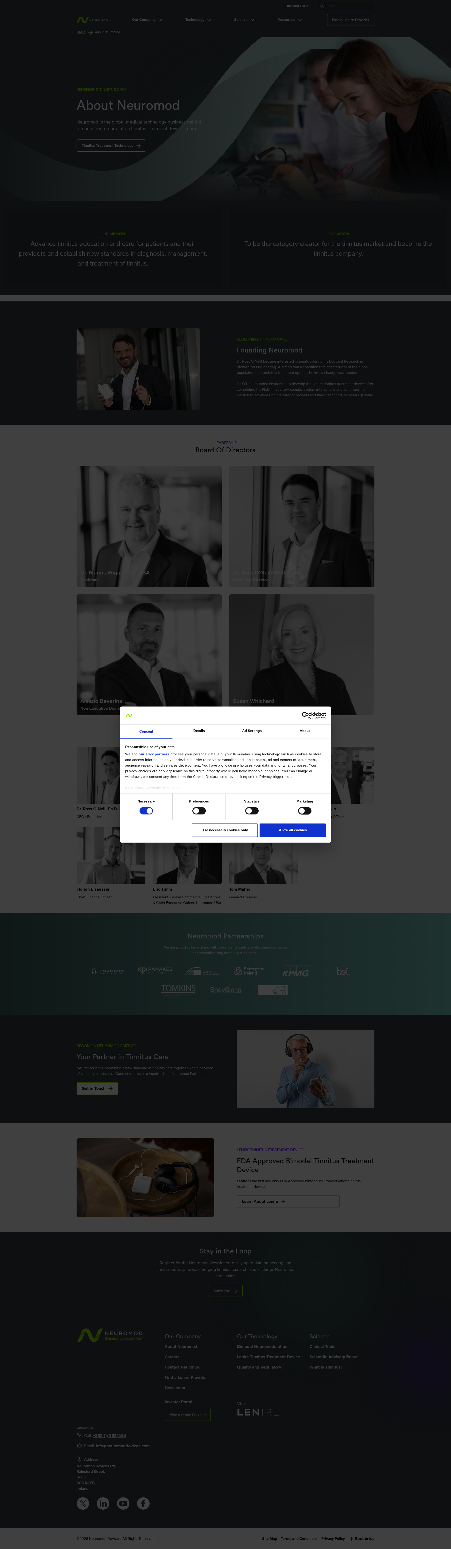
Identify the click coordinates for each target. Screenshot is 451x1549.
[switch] (199, 810)
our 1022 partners (154, 754)
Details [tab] (199, 731)
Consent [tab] (146, 732)
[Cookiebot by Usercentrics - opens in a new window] (305, 715)
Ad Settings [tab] (252, 731)
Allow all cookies (293, 830)
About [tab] (305, 731)
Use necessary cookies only (225, 830)
